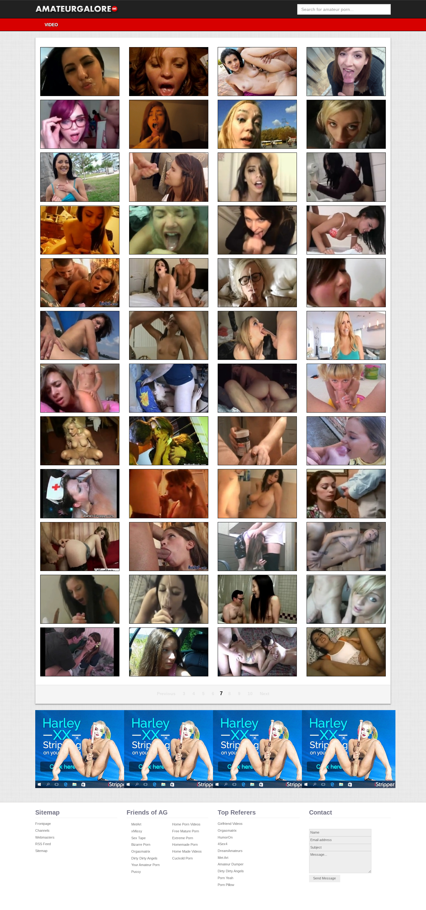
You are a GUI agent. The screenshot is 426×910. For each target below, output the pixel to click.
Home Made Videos (187, 851)
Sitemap (41, 851)
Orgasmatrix (140, 851)
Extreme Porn (182, 838)
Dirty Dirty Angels (144, 858)
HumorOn (225, 837)
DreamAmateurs (230, 851)
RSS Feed (43, 844)
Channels (42, 830)
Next (264, 693)
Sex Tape (138, 838)
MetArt (136, 824)
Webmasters (45, 837)
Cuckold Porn (182, 858)
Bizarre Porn (140, 844)
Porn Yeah (225, 878)
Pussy (136, 872)
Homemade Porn (185, 844)
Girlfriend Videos (230, 823)
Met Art (223, 857)
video (51, 24)
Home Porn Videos (186, 824)
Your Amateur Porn (145, 865)
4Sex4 (222, 844)
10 (250, 693)
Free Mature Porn (185, 831)
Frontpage (43, 823)
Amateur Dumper (231, 864)
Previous (166, 693)
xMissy (136, 831)
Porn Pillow (226, 885)
